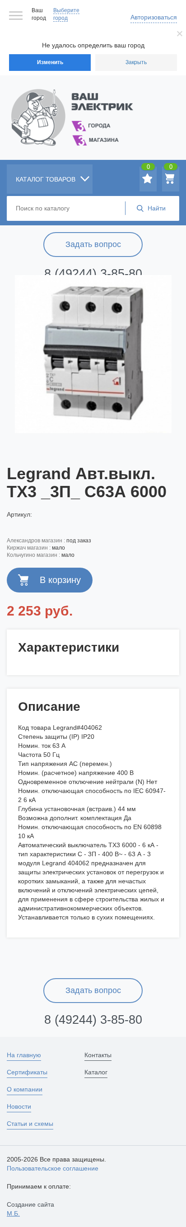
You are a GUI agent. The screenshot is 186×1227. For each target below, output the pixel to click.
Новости (19, 1106)
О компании (24, 1089)
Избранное (148, 168)
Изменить (50, 62)
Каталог (95, 1072)
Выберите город (66, 14)
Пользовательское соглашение (52, 1168)
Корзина (170, 168)
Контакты (98, 1055)
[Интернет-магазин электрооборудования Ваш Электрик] (93, 106)
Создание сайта (30, 1209)
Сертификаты (27, 1072)
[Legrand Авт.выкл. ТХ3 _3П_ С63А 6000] (93, 354)
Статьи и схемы (30, 1123)
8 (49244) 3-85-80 (93, 273)
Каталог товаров (46, 179)
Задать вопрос (93, 244)
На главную (24, 1055)
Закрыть (136, 62)
